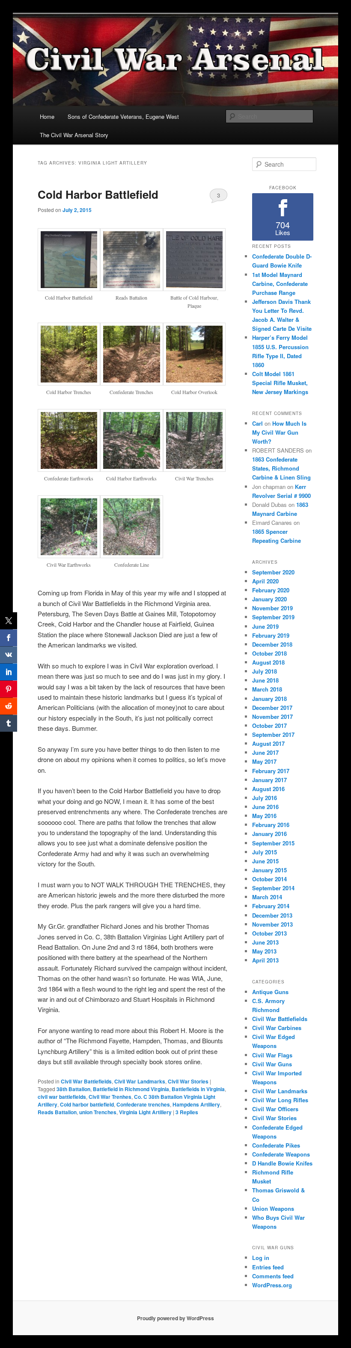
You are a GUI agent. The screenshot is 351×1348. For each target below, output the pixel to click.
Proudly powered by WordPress (175, 1318)
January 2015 (269, 870)
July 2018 (264, 671)
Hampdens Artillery (196, 1104)
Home (47, 116)
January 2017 (269, 780)
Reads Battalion (57, 1112)
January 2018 (269, 699)
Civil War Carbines (276, 1028)
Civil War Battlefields (86, 1081)
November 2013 (272, 924)
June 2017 (265, 752)
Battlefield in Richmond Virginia (131, 1089)
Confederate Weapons (281, 1154)
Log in (260, 1258)
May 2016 (264, 816)
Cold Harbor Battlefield (98, 194)
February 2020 (270, 590)
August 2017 (268, 743)
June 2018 (265, 680)
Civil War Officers (275, 1109)
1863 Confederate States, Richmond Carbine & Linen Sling (281, 468)
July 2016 (264, 798)
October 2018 (269, 653)
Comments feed (273, 1276)
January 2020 (269, 599)
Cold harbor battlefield (87, 1104)
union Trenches (97, 1112)
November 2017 (272, 716)
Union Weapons (273, 1208)
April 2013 (265, 960)
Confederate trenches (143, 1104)
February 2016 (270, 825)
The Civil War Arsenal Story (74, 135)
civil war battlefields (62, 1097)
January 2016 (269, 834)
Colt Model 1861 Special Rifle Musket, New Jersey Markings (280, 383)
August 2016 (268, 789)
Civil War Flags (272, 1055)
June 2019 (265, 626)
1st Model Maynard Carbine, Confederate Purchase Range (280, 284)
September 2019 (273, 617)
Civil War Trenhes (110, 1097)
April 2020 (265, 581)
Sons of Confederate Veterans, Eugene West (123, 116)
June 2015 (265, 861)
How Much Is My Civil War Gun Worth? (279, 432)
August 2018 (268, 662)
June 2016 (265, 807)
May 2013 (264, 951)
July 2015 (264, 852)
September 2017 (273, 734)
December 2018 (272, 644)
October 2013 (269, 933)
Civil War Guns (272, 1064)
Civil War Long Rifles (280, 1100)
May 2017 (264, 761)
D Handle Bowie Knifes (282, 1163)
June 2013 (265, 942)
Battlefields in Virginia (198, 1089)
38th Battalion (73, 1089)
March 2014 (267, 897)
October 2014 (269, 879)
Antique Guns (270, 992)
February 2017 (270, 771)
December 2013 (272, 915)
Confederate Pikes (276, 1145)
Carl (257, 423)
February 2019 (270, 635)
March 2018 (267, 689)
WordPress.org (272, 1285)
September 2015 (273, 843)
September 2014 (273, 888)
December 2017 (272, 707)
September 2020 (273, 572)
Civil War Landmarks (139, 1081)
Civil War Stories (188, 1081)
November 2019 (272, 608)
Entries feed (268, 1267)
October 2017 (269, 725)
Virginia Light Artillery (145, 1112)
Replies (187, 1112)
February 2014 (270, 906)
